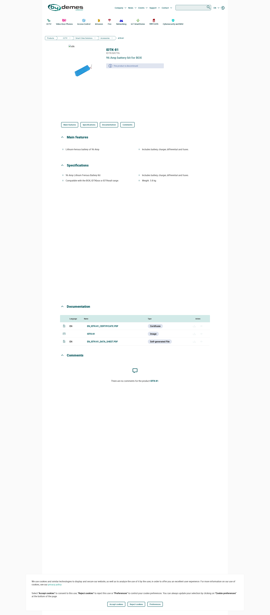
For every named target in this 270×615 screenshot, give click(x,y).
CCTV (48, 24)
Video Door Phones (64, 24)
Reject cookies (136, 604)
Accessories (105, 38)
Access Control (83, 24)
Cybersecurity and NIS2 (173, 24)
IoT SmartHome (138, 24)
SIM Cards (153, 23)
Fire (109, 24)
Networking (121, 24)
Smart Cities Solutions (84, 38)
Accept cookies (116, 604)
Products (50, 38)
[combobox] (193, 7)
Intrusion (99, 24)
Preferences (155, 604)
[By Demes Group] (65, 8)
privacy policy (55, 584)
